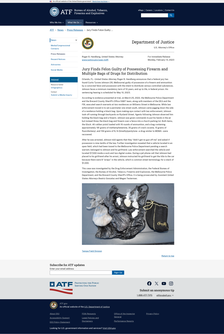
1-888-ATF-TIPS (144, 295)
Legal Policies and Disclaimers (90, 319)
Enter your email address (62, 269)
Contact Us (169, 10)
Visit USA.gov (109, 328)
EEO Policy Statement (60, 322)
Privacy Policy (152, 314)
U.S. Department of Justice (97, 307)
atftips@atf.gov (164, 295)
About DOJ (54, 314)
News (60, 30)
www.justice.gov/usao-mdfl (95, 60)
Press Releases (75, 30)
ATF (52, 30)
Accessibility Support (60, 318)
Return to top (168, 256)
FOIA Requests (89, 314)
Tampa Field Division (92, 251)
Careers (149, 10)
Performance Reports (124, 321)
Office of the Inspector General (124, 315)
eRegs (141, 10)
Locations (159, 10)
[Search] (171, 15)
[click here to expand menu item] (76, 40)
